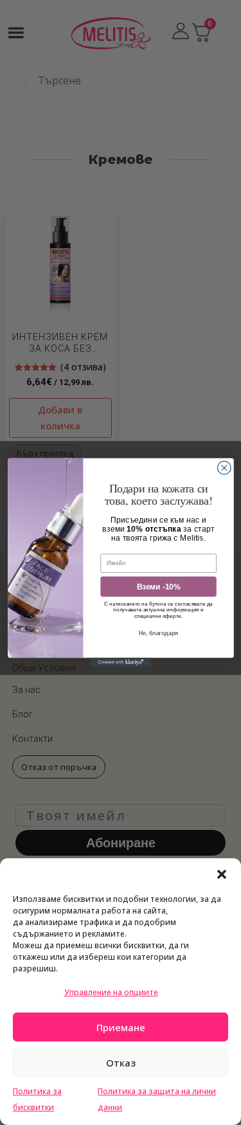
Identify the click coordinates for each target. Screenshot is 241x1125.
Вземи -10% (157, 586)
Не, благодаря (158, 633)
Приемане (120, 1027)
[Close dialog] (224, 467)
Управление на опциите (111, 992)
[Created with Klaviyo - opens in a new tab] (121, 662)
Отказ (121, 1062)
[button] (221, 874)
